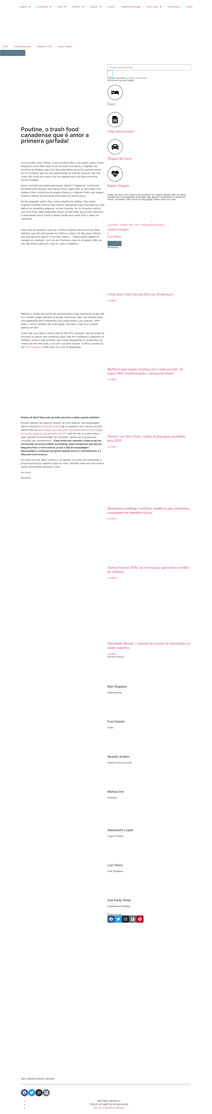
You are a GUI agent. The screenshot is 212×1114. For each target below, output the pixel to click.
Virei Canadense (33, 347)
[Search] (110, 73)
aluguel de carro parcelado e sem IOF (49, 433)
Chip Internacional (22, 46)
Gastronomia (42, 6)
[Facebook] (111, 919)
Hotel (5, 46)
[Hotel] (115, 92)
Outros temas (152, 6)
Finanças (94, 6)
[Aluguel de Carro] (115, 146)
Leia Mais (114, 243)
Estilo (60, 6)
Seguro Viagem (65, 46)
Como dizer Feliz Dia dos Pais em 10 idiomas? (140, 294)
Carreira (111, 6)
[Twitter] (118, 919)
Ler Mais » (112, 300)
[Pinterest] (139, 919)
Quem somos (174, 6)
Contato (189, 6)
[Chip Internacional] (115, 119)
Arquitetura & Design (130, 6)
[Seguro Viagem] (115, 174)
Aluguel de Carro (44, 46)
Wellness (76, 6)
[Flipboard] (132, 919)
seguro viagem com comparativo (52, 430)
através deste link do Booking (49, 426)
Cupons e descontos (127, 78)
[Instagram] (125, 919)
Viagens (23, 6)
